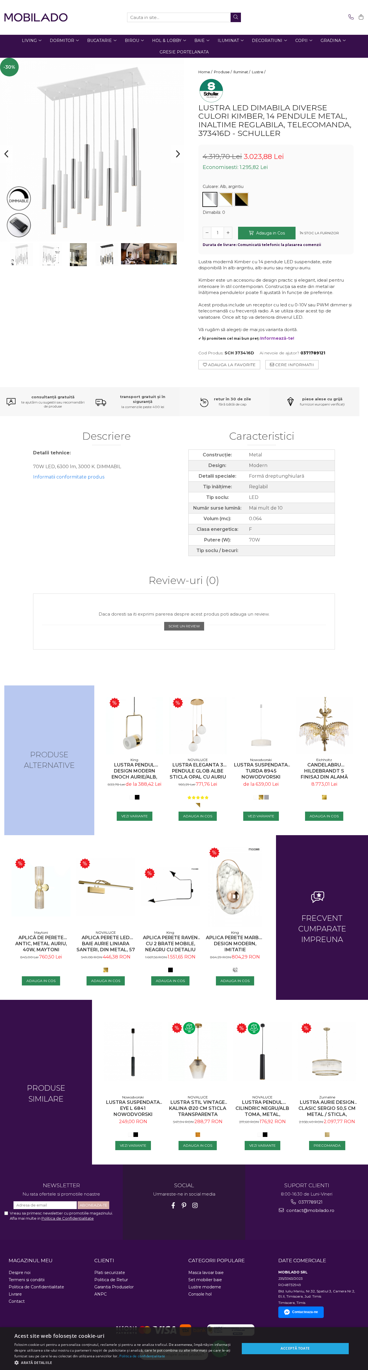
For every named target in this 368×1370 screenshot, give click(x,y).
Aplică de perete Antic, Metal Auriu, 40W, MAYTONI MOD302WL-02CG (41, 943)
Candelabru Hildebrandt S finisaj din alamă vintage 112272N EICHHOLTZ (324, 771)
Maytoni (41, 932)
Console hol (200, 1294)
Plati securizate (109, 1272)
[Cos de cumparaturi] (360, 17)
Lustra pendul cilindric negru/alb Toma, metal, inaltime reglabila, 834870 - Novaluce (262, 1108)
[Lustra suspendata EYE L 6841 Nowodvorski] (132, 1051)
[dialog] (184, 1348)
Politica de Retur (111, 1279)
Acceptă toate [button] (295, 1348)
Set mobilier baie (205, 1279)
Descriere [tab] (106, 436)
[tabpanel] (92, 150)
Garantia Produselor (114, 1287)
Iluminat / (242, 72)
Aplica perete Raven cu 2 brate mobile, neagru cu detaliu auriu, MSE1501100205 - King (170, 943)
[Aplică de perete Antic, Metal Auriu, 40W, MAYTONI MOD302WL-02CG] (41, 887)
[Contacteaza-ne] (350, 17)
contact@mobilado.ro (309, 1210)
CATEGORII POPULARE (216, 1260)
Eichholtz (324, 760)
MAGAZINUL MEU (31, 1260)
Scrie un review (184, 626)
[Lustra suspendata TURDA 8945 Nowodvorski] (261, 725)
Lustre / (259, 72)
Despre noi (19, 1272)
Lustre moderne (204, 1287)
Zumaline (327, 1097)
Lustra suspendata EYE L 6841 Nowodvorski (133, 1108)
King (134, 760)
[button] (123, 1362)
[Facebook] (173, 1205)
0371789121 (310, 1202)
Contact (17, 1301)
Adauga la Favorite (231, 364)
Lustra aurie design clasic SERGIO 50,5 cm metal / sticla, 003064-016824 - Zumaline (327, 1108)
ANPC (100, 1294)
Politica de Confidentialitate (67, 1218)
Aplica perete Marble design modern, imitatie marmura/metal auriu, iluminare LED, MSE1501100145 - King (235, 943)
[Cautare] (236, 17)
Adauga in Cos (270, 233)
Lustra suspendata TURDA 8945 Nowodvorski (261, 771)
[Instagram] (195, 1205)
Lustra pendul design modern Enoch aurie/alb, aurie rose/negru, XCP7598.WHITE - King (134, 771)
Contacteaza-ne (305, 1312)
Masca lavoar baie (206, 1272)
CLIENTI (104, 1260)
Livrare (15, 1294)
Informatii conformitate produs (68, 477)
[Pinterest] (184, 1205)
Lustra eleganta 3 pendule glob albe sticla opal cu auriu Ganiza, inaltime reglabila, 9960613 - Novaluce (198, 771)
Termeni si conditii (27, 1279)
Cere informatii (294, 364)
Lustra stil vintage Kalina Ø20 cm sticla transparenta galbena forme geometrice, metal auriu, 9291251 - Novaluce (197, 1108)
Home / (205, 72)
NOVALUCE (198, 760)
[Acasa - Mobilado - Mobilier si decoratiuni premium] (36, 17)
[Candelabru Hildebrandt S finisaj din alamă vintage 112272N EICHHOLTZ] (324, 725)
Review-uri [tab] (184, 581)
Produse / (223, 72)
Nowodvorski (261, 760)
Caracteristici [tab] (261, 436)
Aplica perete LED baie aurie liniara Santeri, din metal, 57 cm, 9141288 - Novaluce (105, 943)
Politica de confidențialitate (142, 1356)
